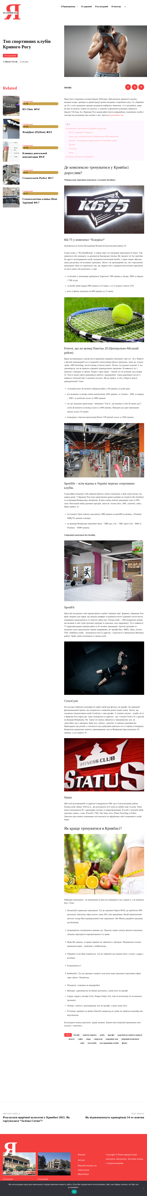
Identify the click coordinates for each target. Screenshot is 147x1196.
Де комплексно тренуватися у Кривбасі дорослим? (86, 128)
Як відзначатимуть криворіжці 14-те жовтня (114, 1117)
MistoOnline (83, 1174)
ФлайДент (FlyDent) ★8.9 (37, 132)
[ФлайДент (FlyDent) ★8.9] (11, 129)
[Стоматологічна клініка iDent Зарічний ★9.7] (11, 197)
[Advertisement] (104, 1069)
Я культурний (8, 1179)
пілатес (72, 1039)
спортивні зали (112, 1039)
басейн (76, 1035)
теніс (82, 1043)
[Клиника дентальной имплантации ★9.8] (11, 152)
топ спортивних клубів (109, 1043)
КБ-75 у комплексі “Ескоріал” (81, 132)
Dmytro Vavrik (11, 62)
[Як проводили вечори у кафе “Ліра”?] (19, 1163)
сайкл (80, 1039)
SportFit (72, 144)
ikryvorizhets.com (116, 115)
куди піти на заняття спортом (130, 1035)
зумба (102, 1035)
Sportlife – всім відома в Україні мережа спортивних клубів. (93, 140)
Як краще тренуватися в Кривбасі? (80, 157)
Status (71, 153)
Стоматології (27, 101)
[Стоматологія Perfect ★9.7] (11, 175)
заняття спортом (89, 1035)
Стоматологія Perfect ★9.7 (37, 178)
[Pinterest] (141, 87)
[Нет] (143, 1188)
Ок (74, 1192)
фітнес (124, 1043)
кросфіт (111, 1035)
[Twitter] (135, 87)
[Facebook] (128, 87)
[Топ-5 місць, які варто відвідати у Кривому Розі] (54, 1163)
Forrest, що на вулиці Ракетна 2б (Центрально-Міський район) (93, 136)
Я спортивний (10, 56)
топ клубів (92, 1043)
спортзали (98, 1039)
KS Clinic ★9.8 (30, 109)
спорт (88, 1039)
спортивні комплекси (130, 1039)
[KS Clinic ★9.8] (11, 106)
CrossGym (73, 148)
